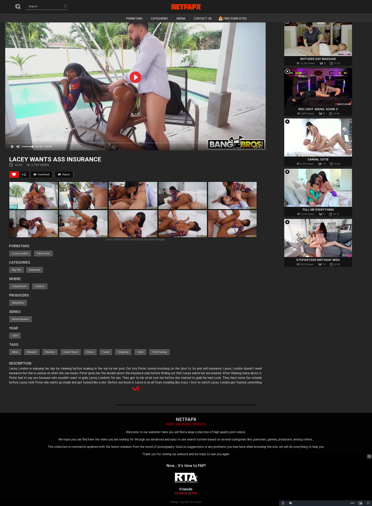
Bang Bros (18, 302)
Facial (105, 352)
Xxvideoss (182, 493)
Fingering (123, 352)
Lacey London (20, 253)
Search (18, 6)
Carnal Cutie (318, 159)
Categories (159, 18)
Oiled (140, 352)
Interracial (34, 269)
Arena (180, 18)
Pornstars (134, 18)
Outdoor (39, 286)
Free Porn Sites (235, 18)
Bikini (15, 352)
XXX (194, 493)
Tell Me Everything (318, 209)
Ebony (90, 352)
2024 (15, 335)
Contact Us (203, 18)
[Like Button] (14, 174)
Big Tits (16, 269)
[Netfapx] (186, 7)
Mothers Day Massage (318, 59)
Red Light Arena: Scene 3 (318, 109)
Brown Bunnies (20, 319)
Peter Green (43, 253)
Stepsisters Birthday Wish (318, 260)
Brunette (50, 352)
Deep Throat (71, 352)
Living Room (19, 286)
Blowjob (31, 352)
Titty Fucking (159, 352)
